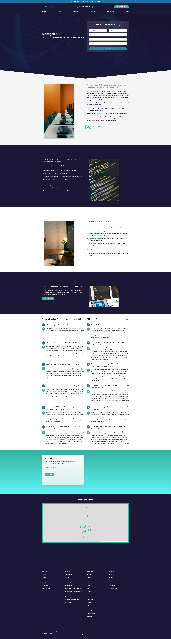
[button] (90, 530)
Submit (108, 48)
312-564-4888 (96, 1)
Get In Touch (49, 474)
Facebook (82, 635)
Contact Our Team (48, 298)
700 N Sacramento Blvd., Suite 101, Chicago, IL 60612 (61, 471)
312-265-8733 (81, 1)
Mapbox (127, 541)
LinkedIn (88, 635)
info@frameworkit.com (53, 469)
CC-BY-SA (120, 541)
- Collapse (126, 319)
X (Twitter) (85, 635)
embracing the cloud (111, 95)
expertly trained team (117, 101)
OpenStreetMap (111, 541)
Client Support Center (121, 6)
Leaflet (103, 541)
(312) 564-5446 (49, 7)
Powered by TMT (45, 636)
